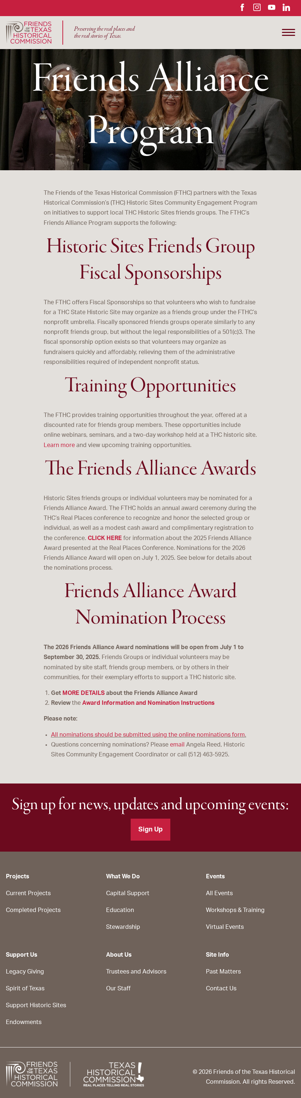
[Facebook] (242, 9)
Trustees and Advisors (136, 972)
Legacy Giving (25, 972)
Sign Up (150, 829)
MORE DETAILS (83, 693)
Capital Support (127, 893)
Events (215, 876)
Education (120, 910)
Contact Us (221, 988)
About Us (119, 955)
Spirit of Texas (25, 988)
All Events (219, 893)
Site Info (217, 955)
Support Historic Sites (36, 1005)
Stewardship (123, 927)
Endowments (23, 1022)
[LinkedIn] (286, 9)
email (177, 745)
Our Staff (118, 988)
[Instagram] (257, 9)
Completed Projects (33, 910)
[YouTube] (271, 9)
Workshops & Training (235, 910)
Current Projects (28, 893)
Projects (17, 876)
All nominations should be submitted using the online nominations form (148, 735)
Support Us (21, 955)
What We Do (123, 876)
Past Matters (223, 972)
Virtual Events (225, 927)
